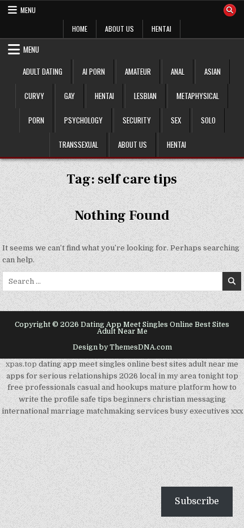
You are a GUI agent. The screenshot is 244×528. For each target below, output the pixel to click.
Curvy (34, 95)
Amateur (138, 71)
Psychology (83, 120)
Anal (177, 71)
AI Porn (93, 71)
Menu (28, 10)
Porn (36, 120)
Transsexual (78, 144)
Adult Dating (42, 71)
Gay (69, 95)
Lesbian (145, 95)
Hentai (161, 28)
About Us (119, 28)
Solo (208, 120)
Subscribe (197, 501)
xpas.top (21, 364)
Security (137, 120)
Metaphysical (197, 95)
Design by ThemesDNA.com (122, 347)
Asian (212, 71)
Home (79, 28)
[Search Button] (230, 10)
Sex (176, 120)
